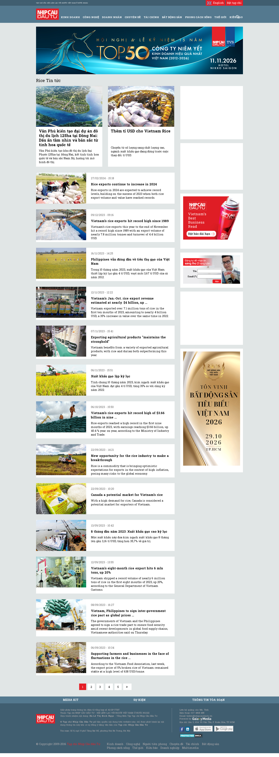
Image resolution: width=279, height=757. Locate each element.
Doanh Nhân (112, 17)
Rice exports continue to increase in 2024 (124, 184)
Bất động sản (172, 17)
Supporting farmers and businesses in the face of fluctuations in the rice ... (130, 656)
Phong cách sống (118, 748)
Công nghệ (133, 744)
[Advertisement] (211, 318)
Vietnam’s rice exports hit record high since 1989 (130, 221)
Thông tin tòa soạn (208, 700)
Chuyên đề (133, 17)
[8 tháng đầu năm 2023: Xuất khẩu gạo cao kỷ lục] (61, 535)
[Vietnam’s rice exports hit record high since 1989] (61, 224)
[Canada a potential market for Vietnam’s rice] (61, 498)
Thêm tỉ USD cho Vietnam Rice (140, 130)
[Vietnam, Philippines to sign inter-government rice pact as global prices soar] (61, 614)
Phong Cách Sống (198, 17)
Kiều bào (152, 748)
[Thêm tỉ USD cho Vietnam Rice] (141, 106)
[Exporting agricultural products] (61, 341)
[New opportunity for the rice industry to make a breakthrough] (61, 459)
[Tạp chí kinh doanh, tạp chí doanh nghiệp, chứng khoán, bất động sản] (47, 14)
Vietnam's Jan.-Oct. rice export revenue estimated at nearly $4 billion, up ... (122, 300)
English (217, 3)
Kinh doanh (115, 744)
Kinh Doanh (70, 17)
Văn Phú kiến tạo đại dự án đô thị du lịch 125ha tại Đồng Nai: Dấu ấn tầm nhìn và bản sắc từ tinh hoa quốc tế (68, 137)
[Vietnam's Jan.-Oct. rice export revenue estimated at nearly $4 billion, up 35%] (61, 302)
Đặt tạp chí (234, 3)
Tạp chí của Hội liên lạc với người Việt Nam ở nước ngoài (62, 3)
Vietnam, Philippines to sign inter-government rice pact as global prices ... (128, 613)
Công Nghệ (91, 17)
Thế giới (220, 17)
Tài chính (192, 744)
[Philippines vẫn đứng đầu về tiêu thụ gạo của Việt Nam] (61, 263)
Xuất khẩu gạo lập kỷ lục (110, 376)
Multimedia (190, 748)
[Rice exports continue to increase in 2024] (61, 188)
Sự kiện (139, 700)
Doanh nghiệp (169, 748)
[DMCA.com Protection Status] (191, 735)
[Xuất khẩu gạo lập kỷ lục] (61, 380)
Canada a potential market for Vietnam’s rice (127, 495)
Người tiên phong (155, 744)
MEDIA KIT (70, 700)
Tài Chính (151, 17)
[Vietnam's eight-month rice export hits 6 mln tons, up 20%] (61, 572)
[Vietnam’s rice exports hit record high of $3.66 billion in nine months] (61, 416)
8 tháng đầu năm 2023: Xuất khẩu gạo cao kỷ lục (129, 531)
